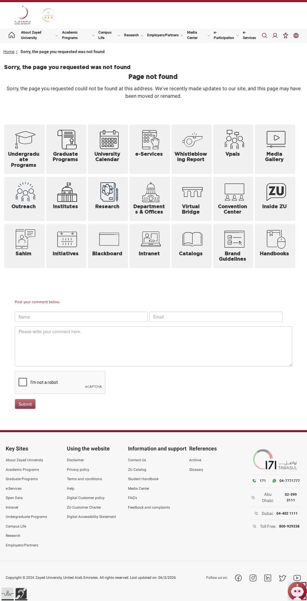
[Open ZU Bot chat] (297, 591)
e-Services (249, 35)
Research (131, 35)
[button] (7, 594)
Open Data (14, 498)
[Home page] (12, 35)
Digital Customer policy (86, 498)
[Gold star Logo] (48, 15)
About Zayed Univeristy (24, 460)
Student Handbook (143, 479)
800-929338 (289, 526)
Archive (195, 460)
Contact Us (137, 460)
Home (8, 51)
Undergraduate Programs (26, 517)
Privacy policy (78, 470)
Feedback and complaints (149, 507)
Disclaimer (75, 460)
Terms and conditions (84, 479)
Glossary (196, 470)
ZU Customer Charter (84, 507)
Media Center (192, 35)
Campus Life (105, 35)
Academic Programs (70, 35)
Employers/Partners (163, 35)
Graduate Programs (22, 479)
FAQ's (132, 498)
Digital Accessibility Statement (91, 517)
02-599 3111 (291, 497)
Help (70, 488)
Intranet (12, 507)
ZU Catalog (137, 470)
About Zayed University (31, 35)
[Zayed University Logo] (22, 15)
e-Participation (224, 35)
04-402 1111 (287, 513)
